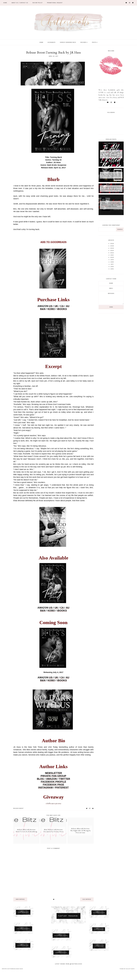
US (50, 306)
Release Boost (18, 808)
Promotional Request (55, 3)
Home (5, 3)
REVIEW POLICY (38, 3)
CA (62, 306)
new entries (20, 899)
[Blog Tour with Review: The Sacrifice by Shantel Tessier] (111, 181)
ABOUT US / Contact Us (20, 3)
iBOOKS (62, 309)
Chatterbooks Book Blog (15, 968)
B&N (42, 309)
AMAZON (51, 778)
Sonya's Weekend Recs (68, 42)
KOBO (51, 309)
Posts (94, 42)
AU (67, 306)
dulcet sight (130, 968)
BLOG (40, 778)
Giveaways (51, 42)
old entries (87, 899)
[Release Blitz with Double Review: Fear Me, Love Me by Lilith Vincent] (111, 214)
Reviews (83, 42)
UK (56, 306)
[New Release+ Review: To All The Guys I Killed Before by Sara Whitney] (111, 166)
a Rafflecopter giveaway (53, 803)
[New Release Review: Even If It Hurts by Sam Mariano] (111, 193)
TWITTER (64, 778)
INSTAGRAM (45, 787)
